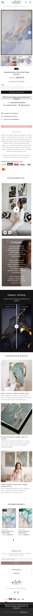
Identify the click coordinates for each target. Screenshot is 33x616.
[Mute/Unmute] (9, 232)
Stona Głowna (7, 6)
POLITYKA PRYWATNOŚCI (11, 612)
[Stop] (5, 232)
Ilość (2, 85)
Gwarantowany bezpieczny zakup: (12, 161)
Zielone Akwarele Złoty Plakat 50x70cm (23, 532)
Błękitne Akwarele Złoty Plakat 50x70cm (7, 532)
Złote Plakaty (4, 529)
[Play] (16, 209)
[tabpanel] (8, 524)
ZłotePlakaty (16, 582)
